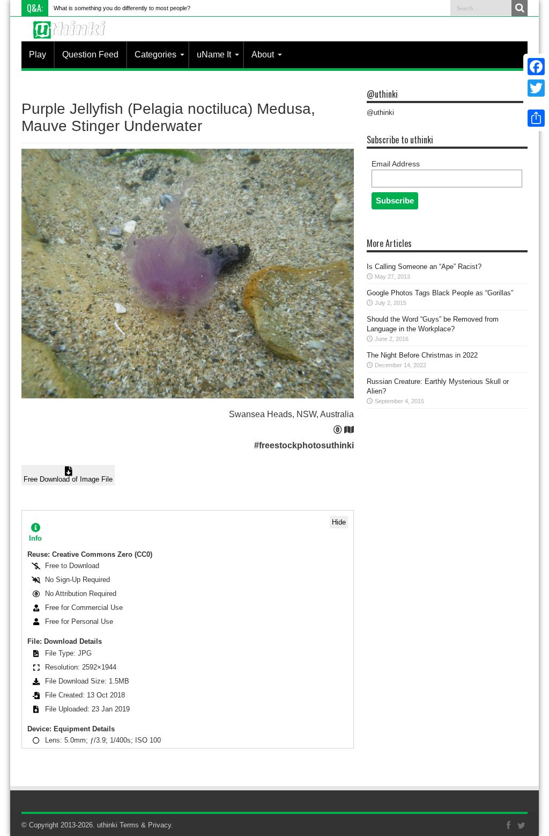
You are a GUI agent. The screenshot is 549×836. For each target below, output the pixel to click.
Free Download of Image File (68, 479)
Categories (155, 54)
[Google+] (536, 101)
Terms (129, 825)
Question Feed (90, 54)
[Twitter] (536, 88)
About (262, 54)
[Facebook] (536, 66)
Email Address (396, 163)
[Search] (519, 8)
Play (37, 54)
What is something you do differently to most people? (122, 8)
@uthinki (382, 94)
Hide (339, 522)
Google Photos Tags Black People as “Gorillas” (440, 293)
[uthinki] (71, 37)
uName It (214, 54)
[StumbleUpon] (536, 105)
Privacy (159, 825)
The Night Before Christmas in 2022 (422, 355)
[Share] (536, 118)
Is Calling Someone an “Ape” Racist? (424, 267)
